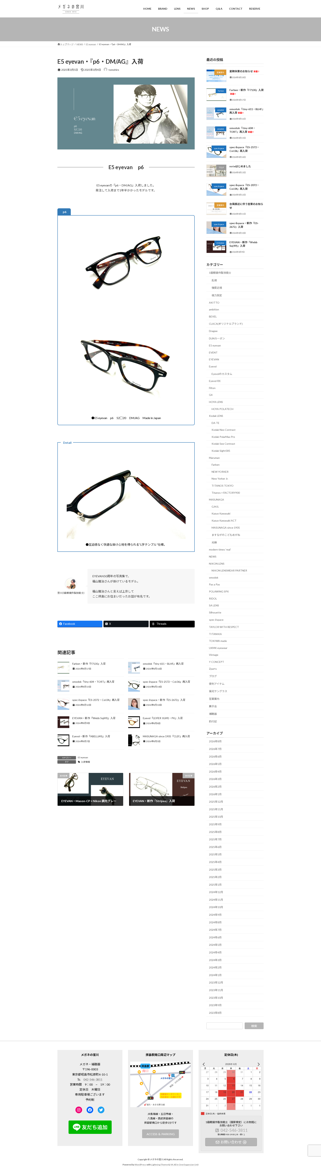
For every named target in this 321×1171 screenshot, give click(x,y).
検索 (254, 1025)
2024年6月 (215, 937)
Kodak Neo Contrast (224, 429)
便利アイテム (216, 683)
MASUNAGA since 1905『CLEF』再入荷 (166, 736)
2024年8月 (215, 922)
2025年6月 (215, 846)
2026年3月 (215, 779)
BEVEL (213, 316)
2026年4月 (215, 771)
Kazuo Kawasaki (221, 513)
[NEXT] (257, 1064)
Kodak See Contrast (223, 443)
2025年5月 (215, 854)
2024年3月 (215, 959)
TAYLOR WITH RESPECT (224, 626)
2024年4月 (215, 952)
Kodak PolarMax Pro (223, 436)
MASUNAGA (216, 499)
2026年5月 (215, 764)
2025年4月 (215, 862)
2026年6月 (215, 756)
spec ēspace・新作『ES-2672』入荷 (164, 699)
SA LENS (214, 605)
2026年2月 (215, 786)
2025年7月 (215, 839)
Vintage (213, 654)
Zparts (213, 668)
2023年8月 (215, 1012)
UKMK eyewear (218, 647)
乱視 (214, 280)
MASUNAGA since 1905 (226, 527)
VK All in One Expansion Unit (184, 1164)
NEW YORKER (220, 471)
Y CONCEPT (216, 661)
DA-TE (215, 422)
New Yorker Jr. (220, 478)
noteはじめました (240, 166)
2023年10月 (216, 997)
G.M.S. (215, 506)
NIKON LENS (216, 563)
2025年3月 (215, 869)
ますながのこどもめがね (226, 534)
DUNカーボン (217, 338)
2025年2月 (215, 877)
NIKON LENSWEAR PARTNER (229, 570)
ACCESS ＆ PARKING (161, 1134)
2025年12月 (216, 801)
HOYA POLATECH (222, 408)
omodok (213, 577)
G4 (211, 394)
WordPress (140, 1164)
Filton (212, 387)
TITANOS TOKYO (223, 485)
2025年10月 (216, 816)
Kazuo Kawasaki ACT (224, 520)
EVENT (213, 352)
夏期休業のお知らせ (244, 71)
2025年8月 (215, 831)
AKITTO (214, 302)
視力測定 (217, 295)
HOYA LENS (216, 401)
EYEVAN (214, 359)
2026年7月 (215, 748)
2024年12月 (216, 892)
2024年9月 (215, 914)
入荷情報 (85, 761)
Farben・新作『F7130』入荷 (89, 663)
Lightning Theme (159, 1164)
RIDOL (213, 598)
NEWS (212, 556)
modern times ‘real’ (220, 549)
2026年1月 (215, 794)
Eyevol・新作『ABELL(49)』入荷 (91, 736)
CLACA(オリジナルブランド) (226, 323)
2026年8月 (215, 741)
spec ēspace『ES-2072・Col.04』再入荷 (96, 699)
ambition (214, 309)
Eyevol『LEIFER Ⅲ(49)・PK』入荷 (163, 718)
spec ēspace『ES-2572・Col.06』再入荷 (166, 681)
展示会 (213, 706)
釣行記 (213, 721)
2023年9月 (215, 1005)
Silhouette (215, 612)
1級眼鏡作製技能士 (220, 272)
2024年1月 (215, 974)
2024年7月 (215, 929)
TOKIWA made (218, 640)
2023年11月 (216, 990)
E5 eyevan (83, 757)
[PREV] (204, 1064)
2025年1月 (215, 884)
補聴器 (213, 713)
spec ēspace (216, 619)
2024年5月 (215, 944)
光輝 (214, 542)
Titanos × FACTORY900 (226, 492)
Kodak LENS (216, 415)
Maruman (214, 457)
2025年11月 (216, 809)
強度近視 (217, 287)
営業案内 (214, 698)
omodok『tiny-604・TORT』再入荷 (93, 681)
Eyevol (213, 366)
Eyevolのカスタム (222, 373)
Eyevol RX (215, 380)
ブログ (213, 676)
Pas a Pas (214, 584)
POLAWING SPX (219, 591)
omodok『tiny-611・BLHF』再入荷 (163, 663)
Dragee (213, 331)
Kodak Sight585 (221, 450)
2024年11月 (216, 899)
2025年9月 (215, 824)
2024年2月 (215, 967)
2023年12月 (216, 982)
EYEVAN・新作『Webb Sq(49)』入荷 (94, 718)
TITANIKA (215, 633)
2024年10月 (216, 907)
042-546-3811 (92, 1079)
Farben (216, 464)
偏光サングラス (218, 691)
